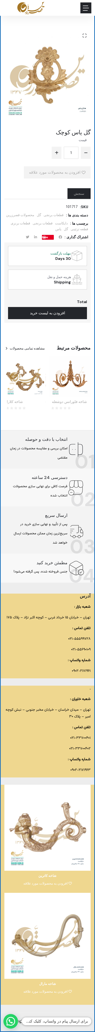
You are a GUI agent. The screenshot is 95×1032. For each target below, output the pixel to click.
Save (45, 237)
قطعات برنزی (20, 223)
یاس (58, 229)
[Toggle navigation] (85, 7)
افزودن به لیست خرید (47, 313)
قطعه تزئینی (79, 229)
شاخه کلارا (15, 401)
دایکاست (61, 223)
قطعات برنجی (54, 215)
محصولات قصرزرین (20, 215)
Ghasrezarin (48, 1021)
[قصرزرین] (31, 8)
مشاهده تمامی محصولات (27, 348)
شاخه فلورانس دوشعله (69, 401)
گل (39, 215)
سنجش (79, 193)
